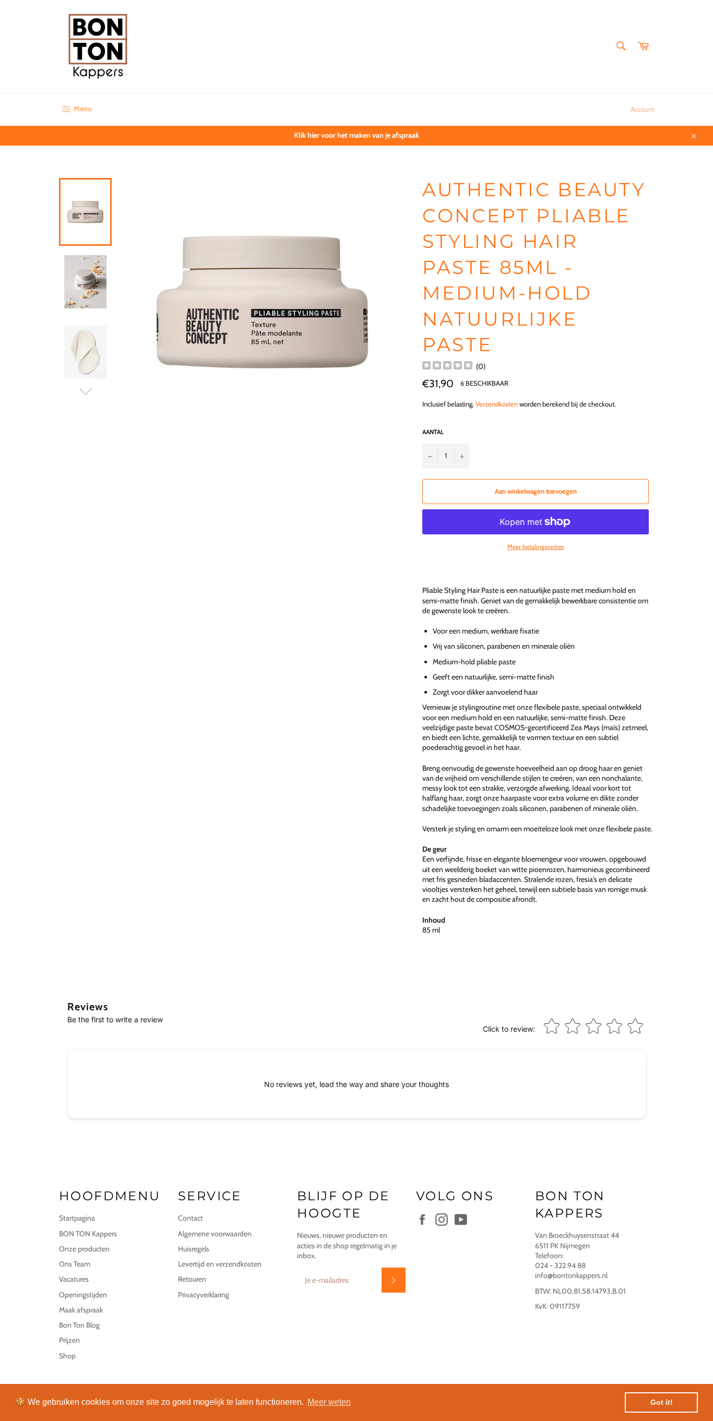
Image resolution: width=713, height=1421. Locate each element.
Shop (67, 1355)
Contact (190, 1218)
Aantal (433, 432)
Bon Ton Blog (79, 1325)
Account (642, 109)
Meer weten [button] (329, 1402)
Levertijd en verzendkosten (220, 1264)
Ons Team (74, 1264)
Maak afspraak (81, 1310)
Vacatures (74, 1279)
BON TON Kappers (88, 1233)
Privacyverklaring (203, 1294)
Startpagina (77, 1218)
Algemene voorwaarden (215, 1233)
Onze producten (84, 1248)
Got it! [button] (661, 1402)
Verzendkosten (497, 404)
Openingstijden (83, 1294)
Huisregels (193, 1248)
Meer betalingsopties (535, 547)
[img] (447, 366)
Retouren (192, 1279)
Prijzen (69, 1340)
